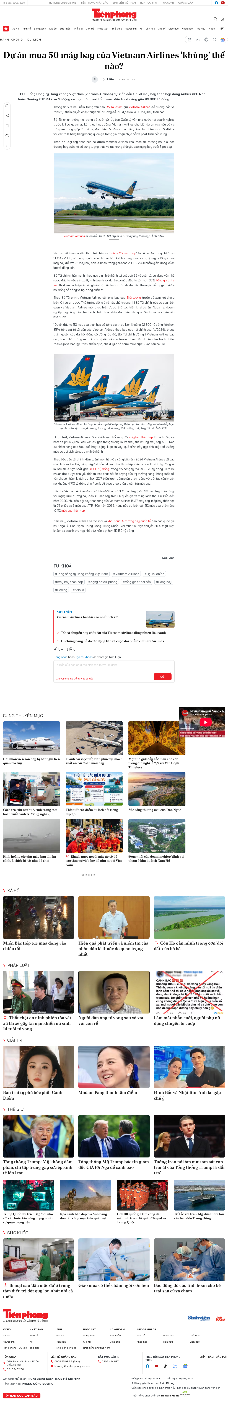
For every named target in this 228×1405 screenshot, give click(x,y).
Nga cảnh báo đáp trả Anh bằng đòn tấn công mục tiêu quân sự (83, 1216)
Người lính (131, 28)
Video (211, 28)
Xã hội (15, 28)
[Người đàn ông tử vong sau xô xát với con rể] (113, 992)
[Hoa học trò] (220, 1319)
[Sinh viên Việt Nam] (199, 1319)
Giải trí (161, 28)
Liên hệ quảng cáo (64, 1356)
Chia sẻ (7, 115)
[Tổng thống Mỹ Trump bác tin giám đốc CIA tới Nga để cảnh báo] (113, 1136)
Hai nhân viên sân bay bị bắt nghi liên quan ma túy (31, 761)
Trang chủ (6, 28)
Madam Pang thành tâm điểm (107, 1092)
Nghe (7, 106)
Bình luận (7, 135)
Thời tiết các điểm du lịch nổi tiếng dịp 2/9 (92, 812)
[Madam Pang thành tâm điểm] (113, 1067)
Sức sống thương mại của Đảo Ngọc (154, 810)
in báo (206, 39)
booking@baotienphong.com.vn (72, 1366)
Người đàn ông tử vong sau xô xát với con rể (111, 1020)
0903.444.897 (110, 1361)
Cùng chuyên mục (23, 715)
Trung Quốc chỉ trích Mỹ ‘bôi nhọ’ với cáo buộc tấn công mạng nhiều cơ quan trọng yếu (28, 1218)
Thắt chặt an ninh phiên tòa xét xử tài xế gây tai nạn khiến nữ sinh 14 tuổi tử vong (37, 1023)
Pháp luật (102, 28)
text (198, 39)
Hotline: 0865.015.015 (62, 2)
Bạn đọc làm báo (24, 1395)
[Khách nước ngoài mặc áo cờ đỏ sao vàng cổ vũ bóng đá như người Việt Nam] (94, 836)
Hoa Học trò (148, 2)
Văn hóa (150, 28)
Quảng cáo (185, 2)
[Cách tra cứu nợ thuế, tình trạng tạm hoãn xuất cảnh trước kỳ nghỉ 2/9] (31, 789)
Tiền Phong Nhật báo (94, 2)
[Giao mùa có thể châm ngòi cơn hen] (113, 1259)
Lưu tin (7, 125)
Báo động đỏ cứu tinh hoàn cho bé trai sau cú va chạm (187, 1288)
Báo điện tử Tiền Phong (114, 15)
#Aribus (78, 590)
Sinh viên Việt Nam (124, 2)
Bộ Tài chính (114, 107)
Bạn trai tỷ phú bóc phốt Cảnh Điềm (33, 1095)
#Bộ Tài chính (154, 574)
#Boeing (61, 590)
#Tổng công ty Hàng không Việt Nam (81, 574)
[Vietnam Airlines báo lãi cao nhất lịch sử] (160, 619)
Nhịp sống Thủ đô (66, 1347)
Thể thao (117, 28)
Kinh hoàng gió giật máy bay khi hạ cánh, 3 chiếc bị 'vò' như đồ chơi (29, 858)
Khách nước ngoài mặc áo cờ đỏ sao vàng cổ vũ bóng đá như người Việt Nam (94, 860)
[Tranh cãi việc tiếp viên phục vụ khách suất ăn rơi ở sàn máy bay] (94, 738)
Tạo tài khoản (84, 657)
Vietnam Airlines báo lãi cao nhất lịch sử (87, 617)
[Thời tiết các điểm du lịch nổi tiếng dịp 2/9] (94, 789)
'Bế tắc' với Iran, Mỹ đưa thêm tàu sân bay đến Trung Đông (199, 1216)
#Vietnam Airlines (126, 574)
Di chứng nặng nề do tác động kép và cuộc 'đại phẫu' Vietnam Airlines (112, 641)
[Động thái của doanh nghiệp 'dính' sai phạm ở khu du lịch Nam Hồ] (156, 836)
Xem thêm (222, 28)
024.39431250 (15, 1369)
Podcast (89, 1329)
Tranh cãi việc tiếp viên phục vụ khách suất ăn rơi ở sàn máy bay (94, 761)
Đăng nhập (60, 657)
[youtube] (223, 3)
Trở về (7, 145)
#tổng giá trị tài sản (137, 582)
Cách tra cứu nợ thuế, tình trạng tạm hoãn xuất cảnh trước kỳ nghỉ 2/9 (30, 812)
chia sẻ (189, 39)
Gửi (162, 676)
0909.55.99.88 (63, 1361)
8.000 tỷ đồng (99, 469)
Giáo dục (174, 28)
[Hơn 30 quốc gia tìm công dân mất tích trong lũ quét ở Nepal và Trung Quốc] (142, 1195)
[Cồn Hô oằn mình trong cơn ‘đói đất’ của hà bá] (189, 917)
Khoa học (187, 28)
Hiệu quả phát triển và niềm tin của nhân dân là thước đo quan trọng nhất (113, 948)
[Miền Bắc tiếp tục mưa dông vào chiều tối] (38, 917)
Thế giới (78, 28)
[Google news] (187, 1366)
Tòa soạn (167, 2)
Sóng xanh (40, 28)
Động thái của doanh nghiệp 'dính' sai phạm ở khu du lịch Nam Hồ (156, 858)
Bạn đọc (195, 1341)
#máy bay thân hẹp (69, 582)
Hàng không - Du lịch (20, 39)
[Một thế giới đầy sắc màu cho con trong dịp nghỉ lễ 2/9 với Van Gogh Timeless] (156, 738)
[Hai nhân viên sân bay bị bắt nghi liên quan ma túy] (31, 738)
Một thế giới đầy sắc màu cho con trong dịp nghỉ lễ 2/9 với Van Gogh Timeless (153, 763)
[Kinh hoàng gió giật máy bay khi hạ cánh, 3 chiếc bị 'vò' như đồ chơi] (31, 836)
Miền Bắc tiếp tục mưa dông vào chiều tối (34, 945)
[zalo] (176, 1366)
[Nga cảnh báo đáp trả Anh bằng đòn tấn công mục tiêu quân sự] (85, 1195)
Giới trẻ (90, 28)
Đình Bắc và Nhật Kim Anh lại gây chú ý (187, 1095)
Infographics (146, 1329)
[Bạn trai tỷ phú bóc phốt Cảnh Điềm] (38, 1067)
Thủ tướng (133, 297)
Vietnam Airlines (140, 107)
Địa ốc (53, 28)
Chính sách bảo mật (214, 1356)
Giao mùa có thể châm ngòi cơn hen (113, 1285)
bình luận (214, 39)
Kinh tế (27, 28)
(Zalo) (76, 1361)
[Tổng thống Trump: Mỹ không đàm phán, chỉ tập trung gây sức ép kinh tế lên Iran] (38, 1136)
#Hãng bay (164, 582)
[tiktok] (167, 1366)
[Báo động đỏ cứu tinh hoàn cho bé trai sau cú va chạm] (189, 1259)
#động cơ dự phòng (102, 582)
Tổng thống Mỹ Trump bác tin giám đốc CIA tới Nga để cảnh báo (113, 1164)
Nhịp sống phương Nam (96, 1347)
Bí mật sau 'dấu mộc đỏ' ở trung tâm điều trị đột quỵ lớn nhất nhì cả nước (38, 1291)
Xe (141, 28)
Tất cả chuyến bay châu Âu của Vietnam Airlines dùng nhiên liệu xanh (113, 633)
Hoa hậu (200, 28)
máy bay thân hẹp (141, 437)
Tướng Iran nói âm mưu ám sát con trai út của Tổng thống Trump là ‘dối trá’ (189, 1167)
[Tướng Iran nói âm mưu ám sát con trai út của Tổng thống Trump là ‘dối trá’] (189, 1136)
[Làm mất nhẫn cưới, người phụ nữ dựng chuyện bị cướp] (189, 992)
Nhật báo (36, 1329)
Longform (117, 1329)
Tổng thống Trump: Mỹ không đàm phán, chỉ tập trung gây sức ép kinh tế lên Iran (38, 1167)
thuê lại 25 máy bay (122, 253)
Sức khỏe (65, 28)
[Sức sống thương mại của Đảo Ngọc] (156, 789)
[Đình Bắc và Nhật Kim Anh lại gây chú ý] (189, 1067)
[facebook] (216, 3)
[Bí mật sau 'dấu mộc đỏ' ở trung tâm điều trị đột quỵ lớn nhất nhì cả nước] (38, 1259)
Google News (222, 39)
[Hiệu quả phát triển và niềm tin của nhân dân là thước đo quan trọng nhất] (113, 917)
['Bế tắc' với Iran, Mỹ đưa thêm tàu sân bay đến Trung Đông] (199, 1195)
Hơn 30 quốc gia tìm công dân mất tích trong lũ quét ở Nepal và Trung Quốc (141, 1218)
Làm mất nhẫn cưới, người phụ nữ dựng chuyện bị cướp (187, 1020)
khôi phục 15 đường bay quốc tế (129, 521)
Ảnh (59, 1329)
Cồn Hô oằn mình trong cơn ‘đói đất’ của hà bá (188, 945)
